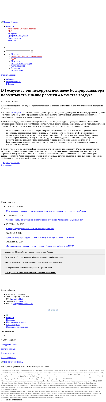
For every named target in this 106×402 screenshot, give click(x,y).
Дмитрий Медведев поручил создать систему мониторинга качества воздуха (40, 237)
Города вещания (8, 353)
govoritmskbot (17, 299)
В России (10, 84)
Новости (10, 26)
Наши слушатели (8, 358)
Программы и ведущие (18, 36)
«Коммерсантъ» (17, 112)
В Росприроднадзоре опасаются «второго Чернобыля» (30, 228)
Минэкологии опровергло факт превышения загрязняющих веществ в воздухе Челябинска (46, 211)
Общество (10, 79)
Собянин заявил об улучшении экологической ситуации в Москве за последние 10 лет (44, 220)
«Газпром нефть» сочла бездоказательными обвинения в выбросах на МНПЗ (40, 246)
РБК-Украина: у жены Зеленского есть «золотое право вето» (30, 273)
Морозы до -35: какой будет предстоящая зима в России (29, 252)
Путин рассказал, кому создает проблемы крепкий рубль (29, 267)
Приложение (17, 70)
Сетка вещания (14, 38)
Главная (4, 75)
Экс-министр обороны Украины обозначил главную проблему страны (34, 257)
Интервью (12, 33)
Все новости (6, 165)
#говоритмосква (13, 81)
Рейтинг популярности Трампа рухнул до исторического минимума (33, 262)
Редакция (12, 40)
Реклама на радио (9, 349)
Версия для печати (11, 162)
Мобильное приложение (17, 327)
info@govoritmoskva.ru (23, 304)
